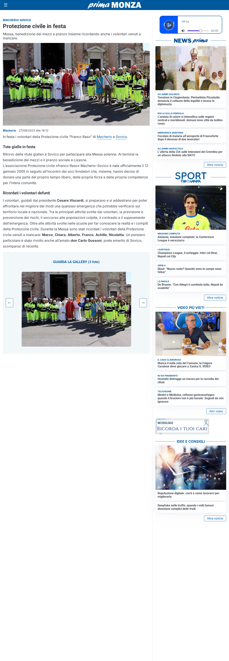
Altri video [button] (216, 411)
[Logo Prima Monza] (114, 5)
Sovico (121, 137)
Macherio (104, 137)
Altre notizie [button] (215, 165)
